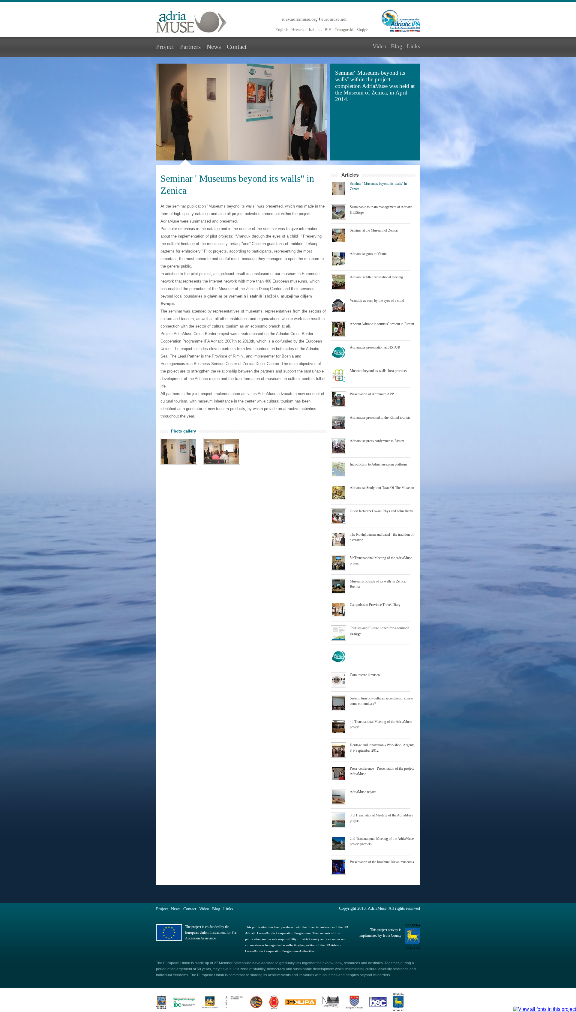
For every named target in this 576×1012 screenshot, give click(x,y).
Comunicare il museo (365, 675)
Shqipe (362, 30)
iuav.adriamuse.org (300, 19)
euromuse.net (333, 19)
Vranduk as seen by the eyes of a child (377, 300)
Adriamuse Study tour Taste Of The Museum (382, 488)
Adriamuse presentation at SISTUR (375, 347)
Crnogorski (343, 30)
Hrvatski (298, 30)
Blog (396, 46)
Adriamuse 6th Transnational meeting (376, 277)
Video (379, 46)
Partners (190, 46)
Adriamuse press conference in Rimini (377, 441)
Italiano (315, 30)
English (281, 30)
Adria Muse (191, 21)
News (214, 46)
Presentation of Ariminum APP (372, 394)
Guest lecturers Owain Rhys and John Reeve (381, 511)
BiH (328, 30)
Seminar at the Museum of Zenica (374, 230)
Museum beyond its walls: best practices (378, 371)
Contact (237, 46)
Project (165, 46)
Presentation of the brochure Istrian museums (382, 862)
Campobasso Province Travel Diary (375, 605)
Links (413, 46)
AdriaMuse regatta (363, 792)
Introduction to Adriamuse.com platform (378, 464)
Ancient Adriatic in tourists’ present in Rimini (382, 324)
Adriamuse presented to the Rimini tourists (380, 417)
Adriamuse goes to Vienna (368, 254)
